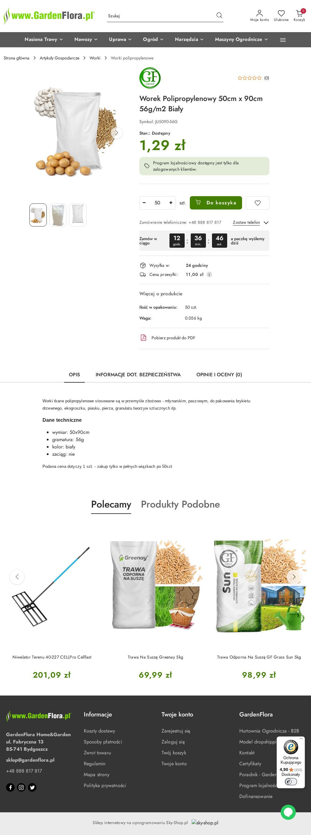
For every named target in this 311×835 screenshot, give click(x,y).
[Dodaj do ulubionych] (257, 203)
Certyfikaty (250, 763)
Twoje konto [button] (177, 714)
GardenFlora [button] (256, 714)
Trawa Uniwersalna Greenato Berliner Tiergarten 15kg (259, 660)
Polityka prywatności (105, 785)
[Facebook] (10, 787)
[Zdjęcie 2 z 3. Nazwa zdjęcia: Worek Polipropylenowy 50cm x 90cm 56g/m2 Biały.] (58, 214)
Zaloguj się (173, 741)
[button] (44, 39)
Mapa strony (96, 774)
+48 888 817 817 (24, 770)
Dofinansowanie (255, 796)
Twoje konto (174, 763)
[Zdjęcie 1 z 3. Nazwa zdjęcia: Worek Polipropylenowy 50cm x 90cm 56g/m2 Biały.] (38, 214)
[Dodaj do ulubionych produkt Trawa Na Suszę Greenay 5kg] (93, 528)
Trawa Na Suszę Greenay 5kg (52, 657)
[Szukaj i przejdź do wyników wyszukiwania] (219, 16)
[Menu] (301, 740)
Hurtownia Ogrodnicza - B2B (269, 730)
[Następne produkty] (294, 577)
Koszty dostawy (99, 730)
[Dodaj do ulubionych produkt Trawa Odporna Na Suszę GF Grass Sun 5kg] (196, 528)
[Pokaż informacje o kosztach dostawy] (209, 274)
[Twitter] (32, 787)
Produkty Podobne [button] (180, 504)
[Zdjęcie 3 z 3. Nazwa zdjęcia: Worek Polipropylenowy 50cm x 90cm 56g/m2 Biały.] (77, 214)
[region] (204, 240)
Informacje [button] (98, 714)
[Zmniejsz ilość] (144, 202)
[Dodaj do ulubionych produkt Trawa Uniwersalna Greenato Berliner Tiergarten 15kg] (300, 528)
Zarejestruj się (176, 730)
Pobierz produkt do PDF (173, 338)
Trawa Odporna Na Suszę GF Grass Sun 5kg (156, 657)
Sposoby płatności (103, 741)
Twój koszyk (174, 752)
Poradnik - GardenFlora (263, 774)
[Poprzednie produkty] (17, 577)
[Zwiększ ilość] (171, 202)
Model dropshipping (260, 741)
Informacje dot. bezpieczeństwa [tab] (138, 374)
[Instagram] (21, 787)
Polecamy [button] (111, 504)
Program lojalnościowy (263, 785)
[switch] (291, 781)
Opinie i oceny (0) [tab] (219, 374)
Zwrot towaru (97, 752)
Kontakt (247, 752)
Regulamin (94, 763)
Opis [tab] (74, 374)
